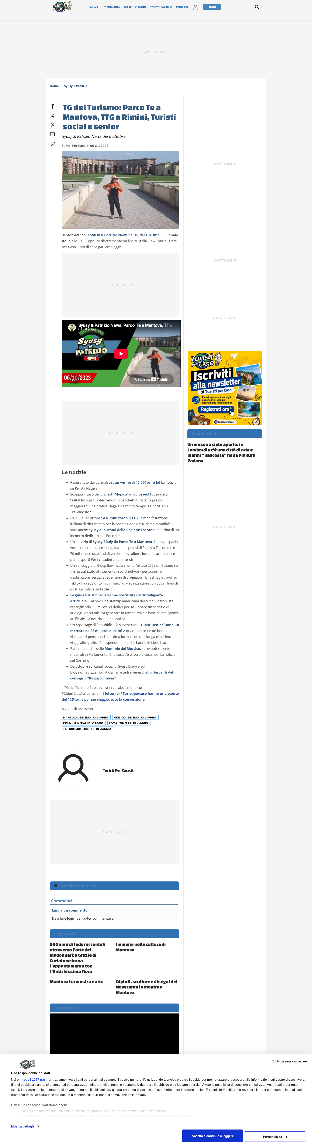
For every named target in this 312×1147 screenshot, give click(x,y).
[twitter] (52, 114)
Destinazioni (111, 7)
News (94, 7)
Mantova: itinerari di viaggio (86, 717)
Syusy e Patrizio (161, 7)
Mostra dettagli (22, 1126)
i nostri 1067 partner (36, 1079)
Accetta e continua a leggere (213, 1135)
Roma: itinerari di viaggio (129, 723)
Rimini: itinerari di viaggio (83, 723)
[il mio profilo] (195, 7)
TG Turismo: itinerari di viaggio (87, 729)
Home (54, 86)
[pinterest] (52, 124)
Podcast (182, 7)
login (71, 918)
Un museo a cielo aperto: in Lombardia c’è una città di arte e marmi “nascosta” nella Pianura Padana (221, 452)
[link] (52, 142)
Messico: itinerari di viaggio (135, 717)
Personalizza (272, 1136)
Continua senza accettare (289, 1061)
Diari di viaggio (135, 7)
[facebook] (52, 105)
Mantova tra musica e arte (76, 981)
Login (212, 7)
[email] (52, 133)
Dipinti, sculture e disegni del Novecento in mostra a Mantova (146, 987)
